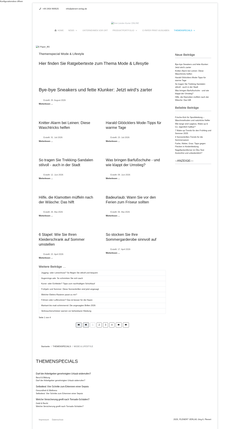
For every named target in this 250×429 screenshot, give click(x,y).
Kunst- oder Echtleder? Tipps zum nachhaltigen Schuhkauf (68, 284)
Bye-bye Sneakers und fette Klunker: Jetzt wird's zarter (95, 89)
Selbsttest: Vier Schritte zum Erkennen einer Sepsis (59, 393)
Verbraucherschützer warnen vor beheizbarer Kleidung (66, 311)
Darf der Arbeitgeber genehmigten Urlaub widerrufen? (60, 380)
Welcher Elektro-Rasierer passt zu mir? (59, 295)
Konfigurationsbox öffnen (11, 1)
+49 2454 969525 (51, 9)
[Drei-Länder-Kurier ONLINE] (125, 23)
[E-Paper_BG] (43, 47)
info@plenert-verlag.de (76, 9)
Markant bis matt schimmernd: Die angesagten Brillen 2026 (68, 305)
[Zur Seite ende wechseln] (126, 325)
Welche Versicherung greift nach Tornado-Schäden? (60, 406)
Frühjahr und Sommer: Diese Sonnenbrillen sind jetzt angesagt (70, 289)
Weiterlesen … (46, 104)
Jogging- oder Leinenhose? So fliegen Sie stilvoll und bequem (69, 273)
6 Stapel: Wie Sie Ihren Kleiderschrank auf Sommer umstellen (62, 239)
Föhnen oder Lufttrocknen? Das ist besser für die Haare (66, 300)
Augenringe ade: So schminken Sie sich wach (62, 278)
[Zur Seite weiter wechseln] (119, 325)
